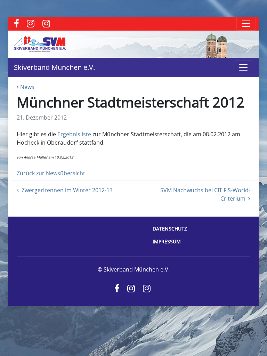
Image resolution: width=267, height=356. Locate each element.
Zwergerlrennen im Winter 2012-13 (67, 190)
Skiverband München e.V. (54, 67)
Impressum (167, 241)
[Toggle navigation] (246, 24)
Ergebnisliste (74, 134)
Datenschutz (170, 228)
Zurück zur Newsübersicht (51, 173)
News (27, 87)
